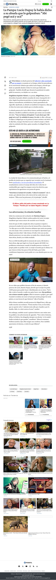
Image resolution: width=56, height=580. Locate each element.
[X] (22, 566)
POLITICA (5, 7)
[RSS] (33, 566)
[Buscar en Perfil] (51, 1)
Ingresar (39, 4)
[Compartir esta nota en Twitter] (5, 81)
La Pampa (12, 391)
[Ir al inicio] (11, 4)
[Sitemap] (37, 566)
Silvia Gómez (44, 389)
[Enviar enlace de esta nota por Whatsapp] (5, 85)
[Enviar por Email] (5, 89)
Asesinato (27, 391)
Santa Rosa (19, 391)
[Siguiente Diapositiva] (51, 408)
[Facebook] (19, 566)
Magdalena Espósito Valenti (25, 389)
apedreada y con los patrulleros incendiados (27, 182)
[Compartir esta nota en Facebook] (5, 77)
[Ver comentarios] (52, 7)
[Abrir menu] (4, 4)
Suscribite (45, 4)
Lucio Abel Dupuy (13, 389)
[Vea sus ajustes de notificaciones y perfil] (51, 4)
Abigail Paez (36, 389)
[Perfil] (28, 563)
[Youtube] (26, 566)
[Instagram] (30, 566)
